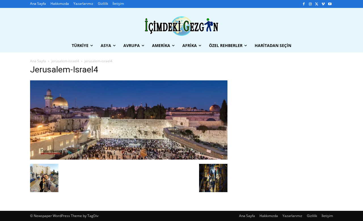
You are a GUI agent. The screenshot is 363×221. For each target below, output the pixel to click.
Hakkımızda (268, 215)
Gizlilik (312, 215)
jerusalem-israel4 (65, 61)
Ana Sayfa (38, 61)
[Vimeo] (323, 4)
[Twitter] (317, 4)
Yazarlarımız (292, 215)
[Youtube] (329, 4)
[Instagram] (310, 4)
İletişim (327, 215)
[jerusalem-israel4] (128, 158)
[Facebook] (304, 4)
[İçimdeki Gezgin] (181, 26)
